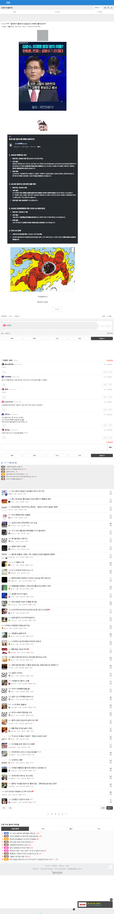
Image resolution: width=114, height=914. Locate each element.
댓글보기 (102, 455)
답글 (4, 372)
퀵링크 (61, 866)
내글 (14, 12)
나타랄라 (4, 26)
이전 (57, 338)
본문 (34, 338)
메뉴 (2, 333)
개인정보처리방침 (46, 869)
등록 (110, 447)
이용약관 (35, 869)
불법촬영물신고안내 (75, 869)
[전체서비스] (111, 2)
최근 (4, 808)
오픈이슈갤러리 (7, 8)
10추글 (100, 12)
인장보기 (7, 333)
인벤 (8, 2)
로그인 (47, 866)
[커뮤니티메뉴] (2, 2)
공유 (103, 316)
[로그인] (107, 2)
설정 (67, 866)
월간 (70, 829)
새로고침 (110, 360)
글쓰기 (112, 8)
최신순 (16, 360)
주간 (43, 829)
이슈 (98, 829)
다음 (79, 338)
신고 (10, 316)
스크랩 (109, 316)
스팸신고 (17, 316)
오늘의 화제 (15, 829)
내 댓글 (57, 12)
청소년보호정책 (60, 869)
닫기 (111, 899)
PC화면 (54, 866)
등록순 (11, 360)
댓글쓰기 (102, 338)
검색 (103, 808)
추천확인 (4, 316)
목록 (12, 338)
